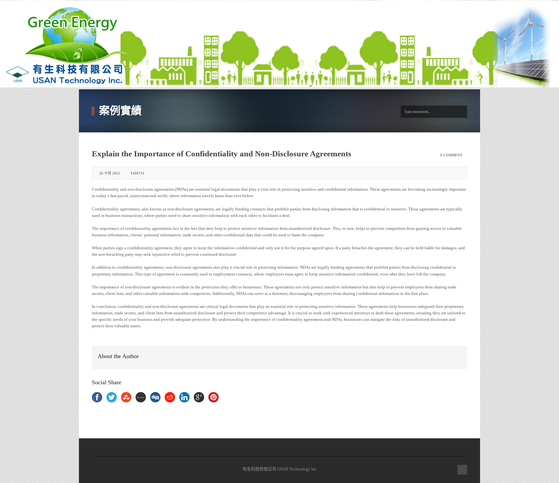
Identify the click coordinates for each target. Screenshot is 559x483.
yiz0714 (137, 173)
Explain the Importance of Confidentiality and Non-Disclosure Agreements (221, 153)
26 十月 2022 (109, 173)
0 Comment (451, 155)
